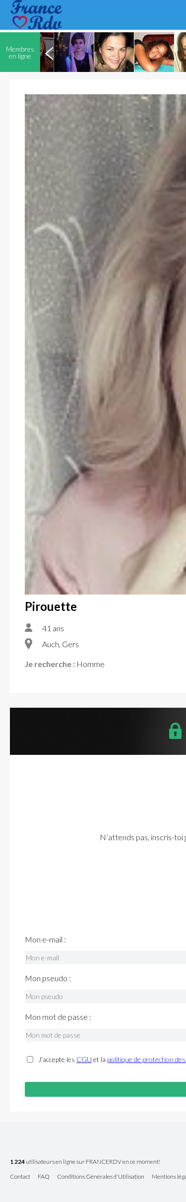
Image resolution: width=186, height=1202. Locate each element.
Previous (49, 52)
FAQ (44, 1177)
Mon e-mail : (45, 939)
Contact (20, 1177)
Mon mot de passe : (58, 1017)
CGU (84, 1059)
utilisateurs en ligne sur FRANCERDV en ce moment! (85, 1162)
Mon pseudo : (48, 978)
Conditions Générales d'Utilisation (100, 1177)
